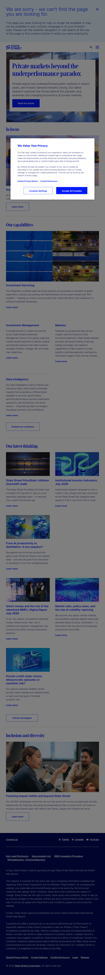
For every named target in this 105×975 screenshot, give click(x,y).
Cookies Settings (38, 191)
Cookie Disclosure (48, 181)
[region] (52, 169)
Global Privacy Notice (28, 181)
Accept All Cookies (72, 191)
